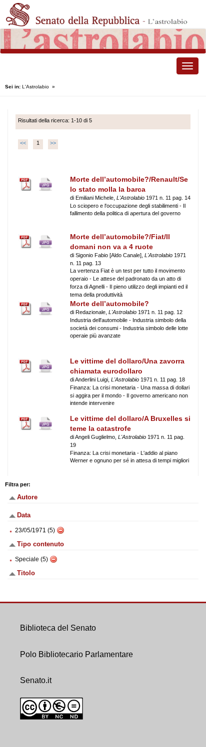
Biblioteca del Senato (58, 628)
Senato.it (36, 680)
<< (23, 143)
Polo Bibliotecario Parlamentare (76, 654)
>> (53, 143)
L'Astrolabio (35, 86)
